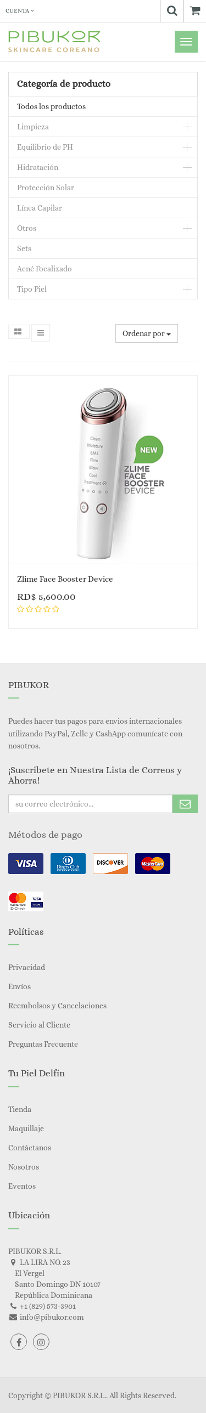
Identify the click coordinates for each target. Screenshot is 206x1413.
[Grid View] (19, 332)
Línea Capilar (39, 207)
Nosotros (23, 1166)
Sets (24, 248)
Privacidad (26, 967)
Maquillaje (26, 1128)
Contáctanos (29, 1147)
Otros (26, 228)
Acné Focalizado (44, 268)
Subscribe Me (185, 804)
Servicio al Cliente (39, 1024)
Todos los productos (51, 106)
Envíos (19, 986)
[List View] (40, 333)
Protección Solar (45, 187)
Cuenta (17, 10)
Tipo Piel (32, 289)
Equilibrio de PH (45, 147)
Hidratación (37, 167)
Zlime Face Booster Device (65, 579)
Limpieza (33, 126)
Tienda (19, 1109)
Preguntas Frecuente (43, 1044)
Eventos (22, 1186)
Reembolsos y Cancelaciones (57, 1005)
